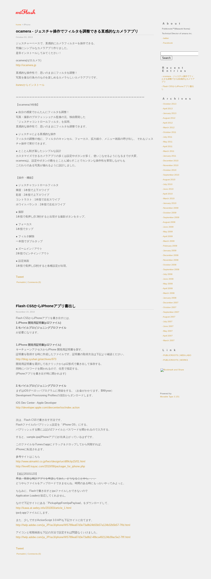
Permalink (21, 282)
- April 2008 (167, 288)
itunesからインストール (30, 84)
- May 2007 (167, 331)
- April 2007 (167, 336)
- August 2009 (168, 222)
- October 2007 (169, 307)
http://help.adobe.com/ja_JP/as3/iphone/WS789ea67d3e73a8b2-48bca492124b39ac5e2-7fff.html (73, 537)
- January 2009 (169, 250)
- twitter (165, 38)
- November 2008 (170, 260)
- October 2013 (169, 104)
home (18, 24)
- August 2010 (168, 179)
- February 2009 (169, 246)
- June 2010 (167, 189)
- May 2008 (167, 284)
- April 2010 (167, 194)
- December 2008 (170, 255)
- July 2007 (167, 321)
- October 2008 (169, 265)
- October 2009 (169, 213)
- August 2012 (168, 118)
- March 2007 (168, 340)
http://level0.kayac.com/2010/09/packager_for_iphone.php (50, 466)
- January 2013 (169, 113)
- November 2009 (170, 208)
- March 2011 (168, 151)
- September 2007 (170, 312)
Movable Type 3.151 (169, 396)
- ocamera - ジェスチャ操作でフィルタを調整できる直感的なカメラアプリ (178, 79)
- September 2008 (170, 269)
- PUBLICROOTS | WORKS (175, 360)
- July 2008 (167, 274)
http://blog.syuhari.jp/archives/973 (36, 359)
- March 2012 (168, 127)
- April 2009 (167, 236)
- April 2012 (167, 123)
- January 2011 (169, 156)
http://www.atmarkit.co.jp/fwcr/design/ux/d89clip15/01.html (50, 461)
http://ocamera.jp (26, 65)
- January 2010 (169, 203)
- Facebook (167, 43)
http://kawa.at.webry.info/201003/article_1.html (43, 507)
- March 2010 (168, 198)
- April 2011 (167, 146)
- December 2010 (170, 160)
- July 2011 (167, 137)
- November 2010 (170, 165)
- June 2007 (167, 326)
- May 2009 (167, 231)
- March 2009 (168, 241)
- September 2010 (170, 175)
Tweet (20, 276)
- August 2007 (168, 317)
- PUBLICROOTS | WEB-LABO (176, 355)
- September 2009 (170, 217)
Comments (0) (34, 282)
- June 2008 (167, 279)
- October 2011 (169, 132)
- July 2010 (167, 184)
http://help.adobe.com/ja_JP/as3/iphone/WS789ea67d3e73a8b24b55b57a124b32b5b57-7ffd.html (73, 525)
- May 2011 (167, 142)
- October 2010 (169, 170)
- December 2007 (170, 302)
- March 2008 (168, 293)
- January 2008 (169, 298)
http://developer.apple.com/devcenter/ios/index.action (48, 407)
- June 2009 (167, 227)
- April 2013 (167, 108)
